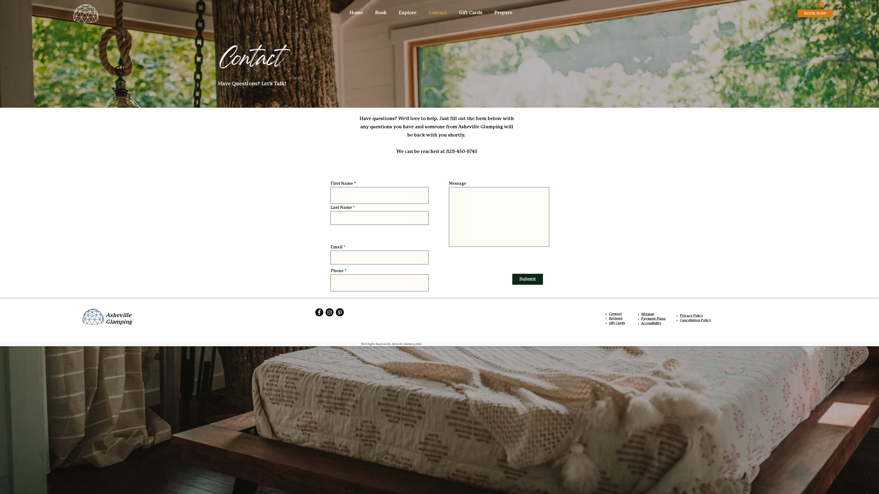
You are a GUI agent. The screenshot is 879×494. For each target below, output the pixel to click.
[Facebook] (319, 312)
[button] (819, 4)
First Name (342, 184)
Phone (337, 271)
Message (457, 184)
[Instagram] (330, 312)
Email (336, 247)
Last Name (341, 208)
